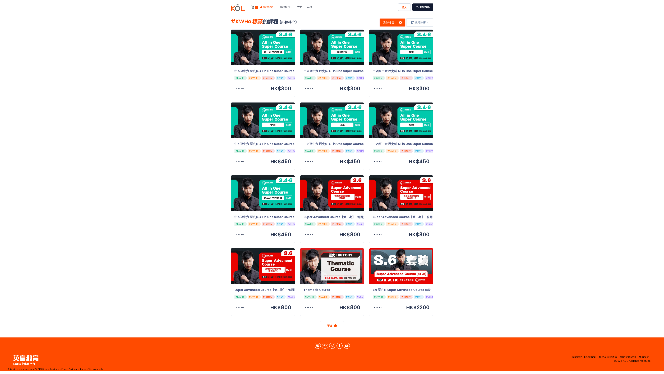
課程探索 (268, 7)
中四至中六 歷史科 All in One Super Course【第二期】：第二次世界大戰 (283, 217)
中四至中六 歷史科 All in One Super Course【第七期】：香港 (414, 71)
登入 (404, 7)
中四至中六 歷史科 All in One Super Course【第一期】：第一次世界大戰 (283, 71)
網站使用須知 (628, 357)
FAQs (309, 7)
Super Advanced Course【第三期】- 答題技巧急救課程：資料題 (348, 217)
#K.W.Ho (253, 78)
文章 (299, 7)
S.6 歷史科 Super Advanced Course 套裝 (402, 290)
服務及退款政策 (608, 357)
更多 (330, 325)
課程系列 (285, 7)
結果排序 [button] (420, 22)
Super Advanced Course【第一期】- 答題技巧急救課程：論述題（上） (422, 217)
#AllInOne (293, 78)
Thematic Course (317, 290)
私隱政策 (590, 357)
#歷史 (280, 78)
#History (267, 78)
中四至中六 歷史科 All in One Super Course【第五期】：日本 (345, 144)
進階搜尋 (388, 22)
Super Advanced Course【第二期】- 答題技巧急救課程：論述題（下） (283, 290)
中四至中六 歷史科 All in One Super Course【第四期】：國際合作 (348, 71)
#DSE (360, 296)
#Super (361, 223)
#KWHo (240, 78)
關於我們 (577, 357)
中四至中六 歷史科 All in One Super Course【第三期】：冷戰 (414, 144)
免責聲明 (644, 357)
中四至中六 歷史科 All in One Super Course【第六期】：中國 (276, 144)
